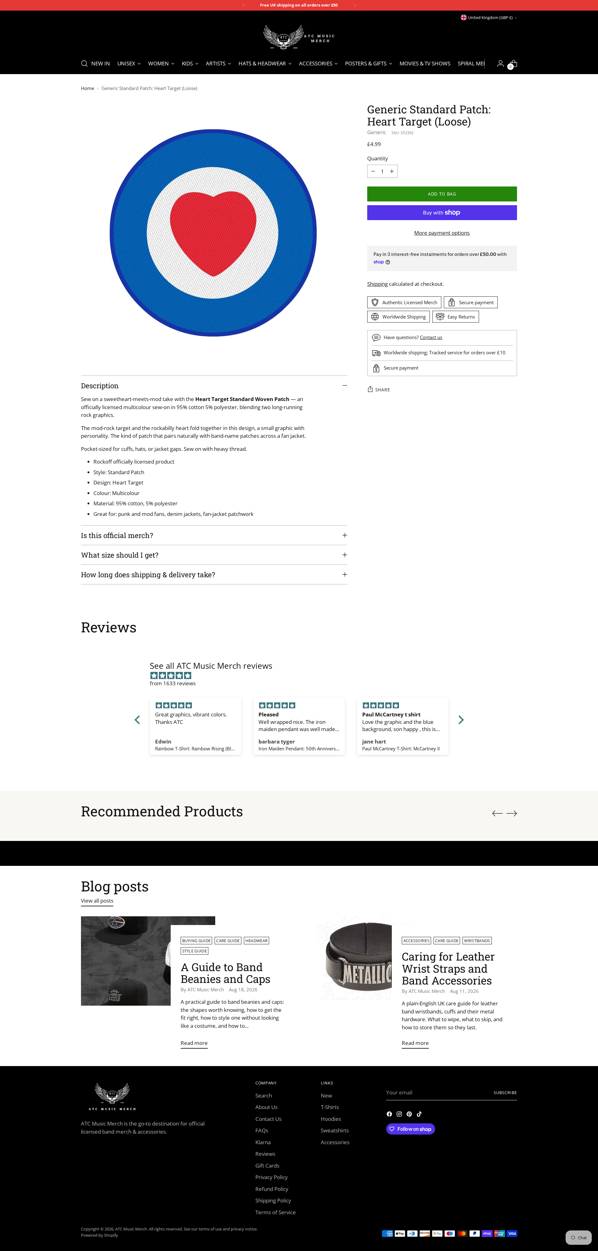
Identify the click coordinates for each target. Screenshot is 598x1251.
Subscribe (505, 1092)
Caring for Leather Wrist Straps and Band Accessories (448, 968)
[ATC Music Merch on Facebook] (390, 1115)
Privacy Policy (271, 1177)
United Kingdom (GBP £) (490, 17)
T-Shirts (330, 1107)
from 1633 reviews (173, 683)
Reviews (265, 1153)
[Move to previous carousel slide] (497, 813)
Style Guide (194, 951)
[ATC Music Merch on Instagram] (400, 1115)
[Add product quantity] (391, 171)
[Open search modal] (84, 63)
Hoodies (331, 1118)
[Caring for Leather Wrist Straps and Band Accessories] (369, 985)
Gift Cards (267, 1165)
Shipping (377, 283)
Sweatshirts (335, 1130)
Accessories (416, 940)
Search (263, 1095)
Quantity (377, 158)
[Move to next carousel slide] (511, 813)
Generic (376, 132)
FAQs (261, 1130)
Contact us (431, 337)
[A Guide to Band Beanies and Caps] (148, 985)
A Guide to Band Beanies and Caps (225, 973)
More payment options (442, 232)
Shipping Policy (273, 1200)
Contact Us (268, 1118)
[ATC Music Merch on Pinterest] (410, 1115)
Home (87, 88)
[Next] (355, 5)
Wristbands (477, 940)
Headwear (256, 940)
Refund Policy (271, 1188)
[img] (302, 676)
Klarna (263, 1142)
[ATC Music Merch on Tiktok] (420, 1115)
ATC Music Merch (131, 1229)
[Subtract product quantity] (373, 171)
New (326, 1095)
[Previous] (243, 5)
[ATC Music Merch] (299, 37)
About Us (266, 1107)
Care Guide (228, 940)
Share (382, 389)
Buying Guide (196, 940)
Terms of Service (275, 1212)
